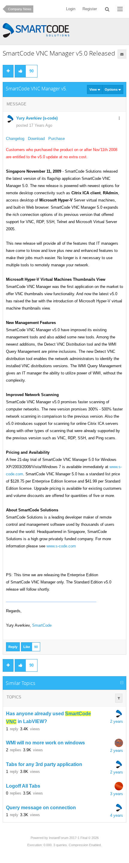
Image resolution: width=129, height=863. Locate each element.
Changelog (15, 138)
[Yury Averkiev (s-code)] (119, 714)
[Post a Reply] (8, 71)
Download (36, 138)
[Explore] (120, 9)
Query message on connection (41, 807)
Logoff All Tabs (23, 786)
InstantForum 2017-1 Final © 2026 (74, 838)
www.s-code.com (61, 546)
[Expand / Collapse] (121, 682)
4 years (116, 815)
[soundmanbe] (119, 743)
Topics (14, 697)
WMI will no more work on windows (45, 742)
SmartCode (42, 625)
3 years (116, 794)
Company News (20, 9)
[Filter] (118, 698)
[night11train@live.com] (119, 786)
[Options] (119, 119)
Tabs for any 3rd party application (44, 764)
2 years (116, 721)
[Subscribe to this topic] (122, 54)
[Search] (107, 9)
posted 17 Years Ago (34, 125)
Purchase (56, 138)
